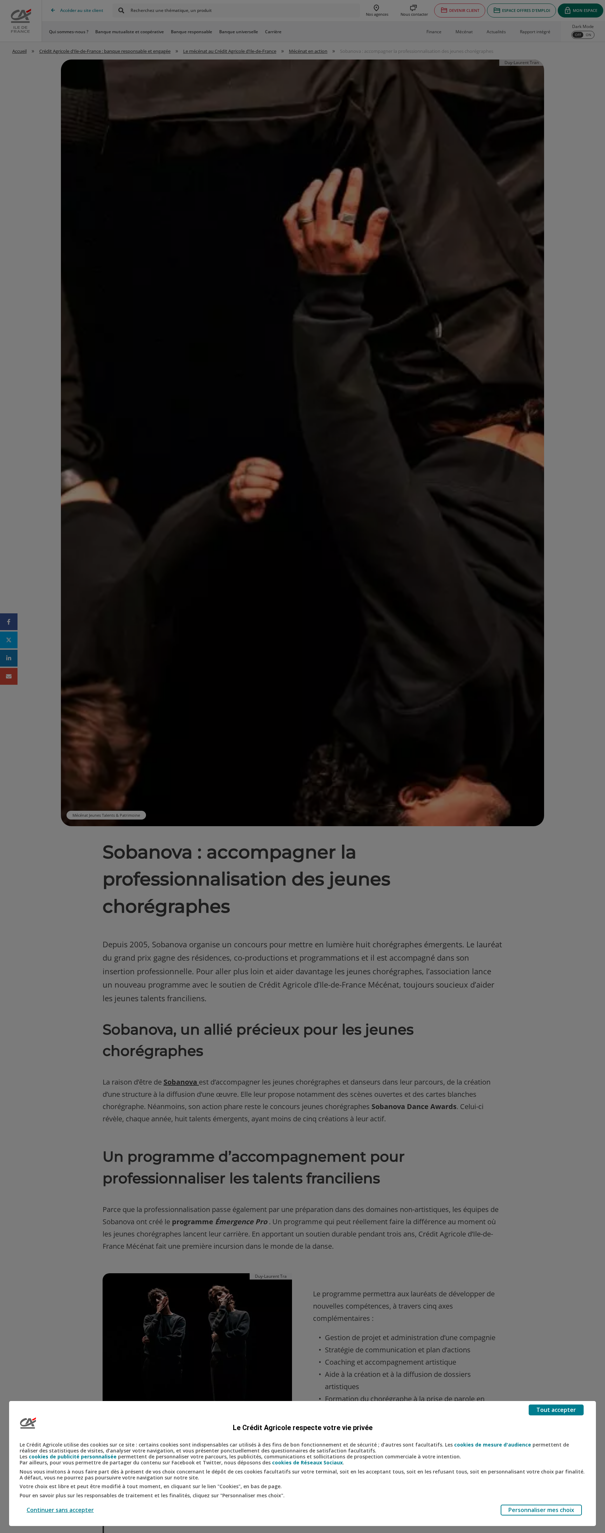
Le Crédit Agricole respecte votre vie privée (303, 1427)
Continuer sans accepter (60, 1510)
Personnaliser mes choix (541, 1510)
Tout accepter (556, 1410)
